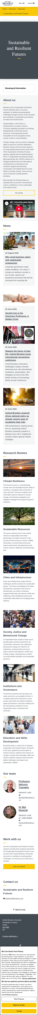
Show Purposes (19, 999)
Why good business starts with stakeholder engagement (18, 260)
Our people (19, 193)
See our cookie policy (29, 978)
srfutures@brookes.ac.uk (14, 898)
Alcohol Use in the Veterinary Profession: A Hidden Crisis (17, 316)
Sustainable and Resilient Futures (16, 13)
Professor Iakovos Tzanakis (24, 784)
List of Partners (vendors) (9, 995)
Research (12, 9)
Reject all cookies (19, 1005)
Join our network (19, 866)
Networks (21, 9)
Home (4, 9)
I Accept (19, 1011)
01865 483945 (27, 818)
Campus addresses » (10, 936)
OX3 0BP (5, 927)
